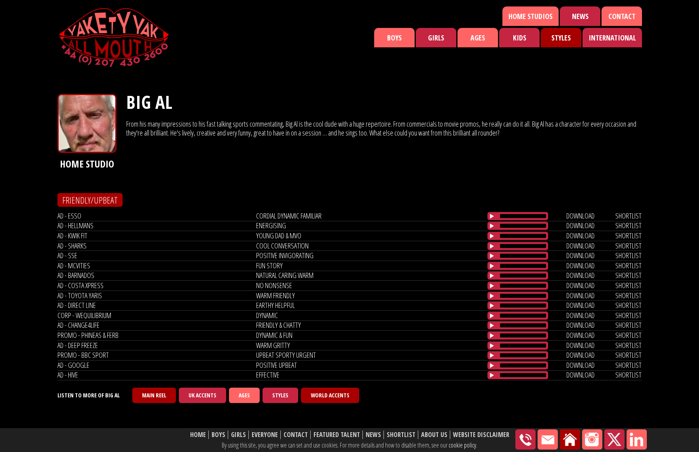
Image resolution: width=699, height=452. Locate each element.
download (580, 216)
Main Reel (154, 395)
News (580, 16)
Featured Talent (336, 435)
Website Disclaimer (481, 435)
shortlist (628, 216)
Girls (436, 37)
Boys (394, 37)
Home (198, 435)
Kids (519, 37)
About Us (434, 435)
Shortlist (401, 435)
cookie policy (462, 445)
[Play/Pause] (492, 216)
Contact (621, 16)
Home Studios (530, 16)
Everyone (265, 435)
